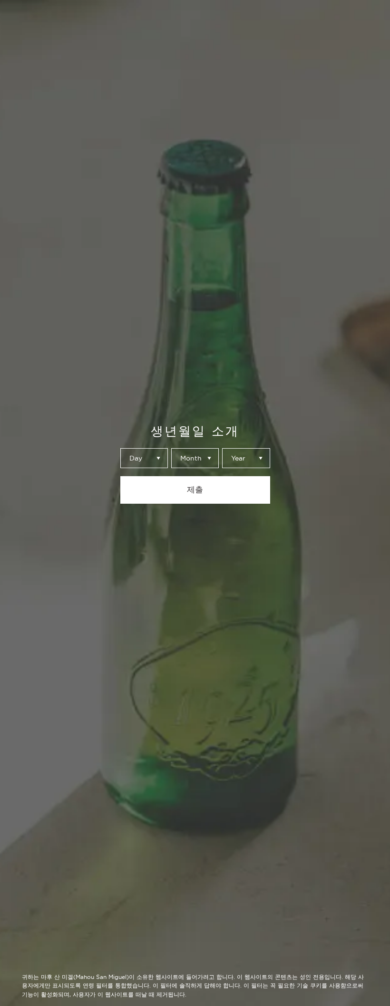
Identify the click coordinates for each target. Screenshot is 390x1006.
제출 (195, 489)
